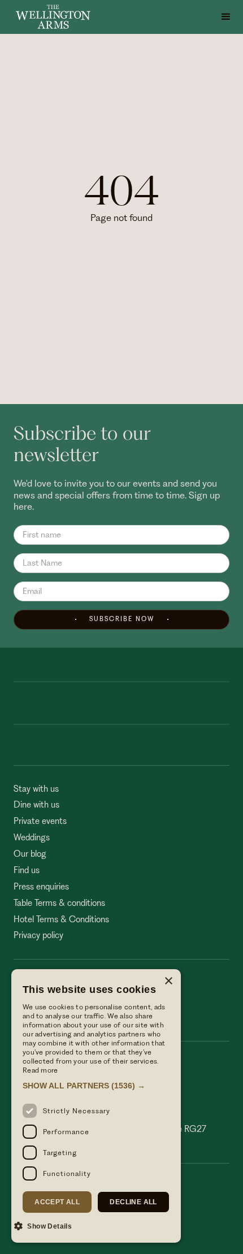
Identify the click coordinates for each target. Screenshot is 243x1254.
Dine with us (36, 805)
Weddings (32, 837)
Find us (27, 870)
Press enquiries (41, 887)
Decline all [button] (133, 1202)
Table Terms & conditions (59, 903)
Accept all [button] (57, 1202)
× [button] (168, 981)
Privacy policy (38, 935)
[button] (226, 17)
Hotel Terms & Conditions (61, 919)
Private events (40, 821)
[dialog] (96, 1106)
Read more (40, 1070)
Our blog (30, 854)
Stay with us (36, 789)
